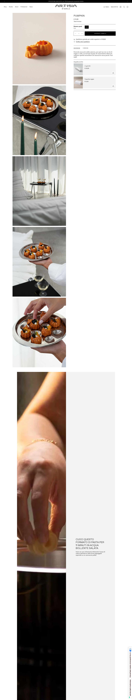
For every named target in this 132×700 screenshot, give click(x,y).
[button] (5, 7)
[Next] (127, 1)
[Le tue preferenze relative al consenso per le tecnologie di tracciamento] (129, 697)
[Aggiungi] (113, 73)
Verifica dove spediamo (83, 41)
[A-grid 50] (78, 69)
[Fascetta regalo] (78, 82)
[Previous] (4, 1)
